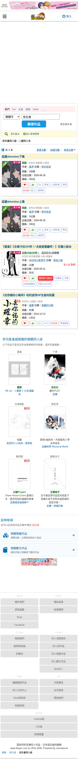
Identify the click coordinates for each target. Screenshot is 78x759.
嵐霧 (31, 305)
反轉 (55, 394)
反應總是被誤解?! (19, 502)
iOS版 (39, 726)
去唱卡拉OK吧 (44, 284)
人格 (28, 190)
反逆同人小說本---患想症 (19, 443)
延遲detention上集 (13, 201)
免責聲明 (58, 609)
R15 (46, 323)
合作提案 (58, 690)
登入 (69, 16)
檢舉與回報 (19, 646)
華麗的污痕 (47, 305)
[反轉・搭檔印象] (55, 474)
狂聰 (66, 278)
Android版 (39, 719)
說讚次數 (55, 150)
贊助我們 (58, 697)
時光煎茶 (46, 166)
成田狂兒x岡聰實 (50, 252)
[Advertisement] (39, 62)
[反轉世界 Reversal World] (55, 422)
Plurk (19, 617)
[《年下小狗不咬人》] (39, 5)
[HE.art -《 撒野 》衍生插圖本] (19, 369)
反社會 (14, 134)
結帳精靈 (39, 734)
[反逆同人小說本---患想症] (19, 422)
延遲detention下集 (13, 156)
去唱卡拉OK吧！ (31, 252)
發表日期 (68, 150)
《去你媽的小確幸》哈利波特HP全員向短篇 (28, 295)
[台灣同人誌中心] (38, 16)
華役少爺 (58, 260)
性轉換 (58, 278)
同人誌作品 (58, 646)
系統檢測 (19, 705)
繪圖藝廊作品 (20, 682)
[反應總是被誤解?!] (19, 474)
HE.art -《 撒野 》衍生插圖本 (19, 392)
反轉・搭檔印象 (55, 505)
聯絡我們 (19, 638)
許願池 (19, 653)
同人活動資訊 (59, 638)
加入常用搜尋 (32, 134)
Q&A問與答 (19, 697)
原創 (28, 109)
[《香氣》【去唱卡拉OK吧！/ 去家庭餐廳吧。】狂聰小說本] (11, 264)
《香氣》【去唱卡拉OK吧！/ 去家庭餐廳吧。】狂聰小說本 (36, 246)
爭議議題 (64, 323)
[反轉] (55, 369)
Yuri (14, 109)
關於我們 (19, 602)
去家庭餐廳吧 (29, 284)
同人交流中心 (20, 690)
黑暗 (65, 185)
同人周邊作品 (59, 653)
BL (40, 185)
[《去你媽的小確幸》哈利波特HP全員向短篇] (11, 312)
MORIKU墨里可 (37, 260)
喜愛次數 (41, 150)
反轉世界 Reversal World (55, 446)
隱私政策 (58, 602)
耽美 (46, 185)
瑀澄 (31, 166)
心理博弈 (40, 190)
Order (36, 109)
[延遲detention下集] (11, 174)
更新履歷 (19, 609)
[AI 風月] (39, 563)
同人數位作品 (59, 661)
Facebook (19, 625)
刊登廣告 (58, 682)
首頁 (4, 752)
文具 (20, 109)
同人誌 (12, 752)
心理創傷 (55, 185)
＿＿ (43, 109)
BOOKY (58, 669)
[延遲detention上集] (11, 219)
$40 (45, 278)
